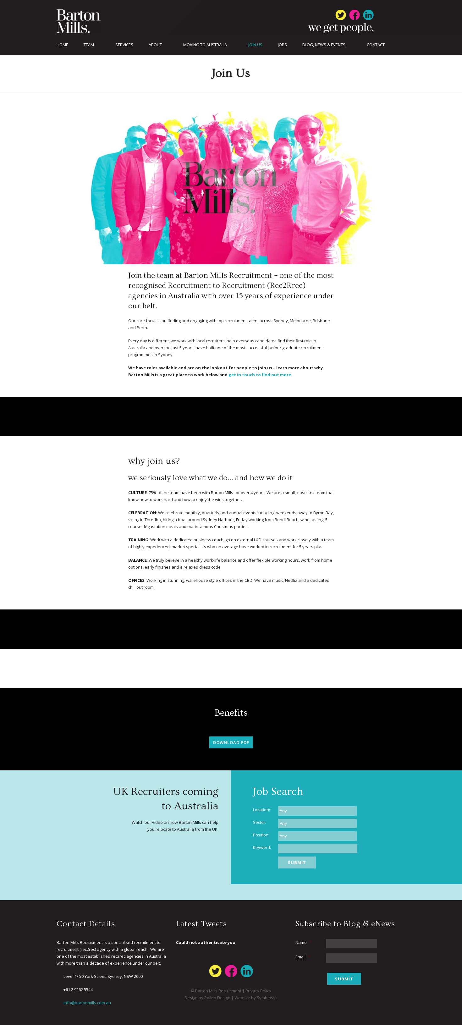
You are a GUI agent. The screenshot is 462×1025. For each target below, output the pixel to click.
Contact (376, 45)
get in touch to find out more (259, 374)
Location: (261, 810)
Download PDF (231, 742)
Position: (261, 835)
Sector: (259, 822)
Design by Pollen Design (207, 997)
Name (303, 942)
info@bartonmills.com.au (87, 1003)
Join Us (255, 45)
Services (124, 45)
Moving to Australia (205, 45)
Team (89, 45)
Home (62, 45)
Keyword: (262, 847)
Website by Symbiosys (256, 997)
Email (302, 957)
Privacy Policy (258, 991)
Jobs (282, 45)
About (155, 45)
